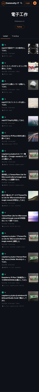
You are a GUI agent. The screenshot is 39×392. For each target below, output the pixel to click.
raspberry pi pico (8, 144)
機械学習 (6, 164)
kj (5, 45)
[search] (21, 3)
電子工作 (6, 56)
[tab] (5, 36)
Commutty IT (12, 3)
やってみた (11, 205)
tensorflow (11, 164)
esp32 (10, 56)
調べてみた (17, 226)
